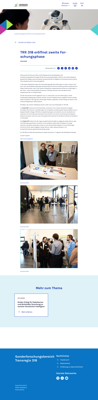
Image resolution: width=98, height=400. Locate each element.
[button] (66, 4)
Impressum (64, 360)
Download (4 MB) (24, 183)
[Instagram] (57, 378)
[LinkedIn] (62, 378)
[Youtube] (66, 378)
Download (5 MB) (24, 226)
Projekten (27, 135)
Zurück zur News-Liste (26, 42)
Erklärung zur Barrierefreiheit (71, 367)
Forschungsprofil (28, 139)
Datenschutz (65, 363)
